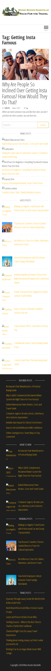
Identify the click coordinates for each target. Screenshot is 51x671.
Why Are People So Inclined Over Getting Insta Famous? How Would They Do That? (24, 93)
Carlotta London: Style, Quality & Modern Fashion (21, 192)
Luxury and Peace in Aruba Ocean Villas (21, 617)
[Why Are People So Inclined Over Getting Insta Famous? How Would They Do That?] (25, 64)
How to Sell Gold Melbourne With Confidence (24, 427)
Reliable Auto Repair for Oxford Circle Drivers (24, 422)
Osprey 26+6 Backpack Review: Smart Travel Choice (22, 183)
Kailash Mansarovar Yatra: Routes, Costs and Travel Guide (25, 143)
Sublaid (7, 108)
